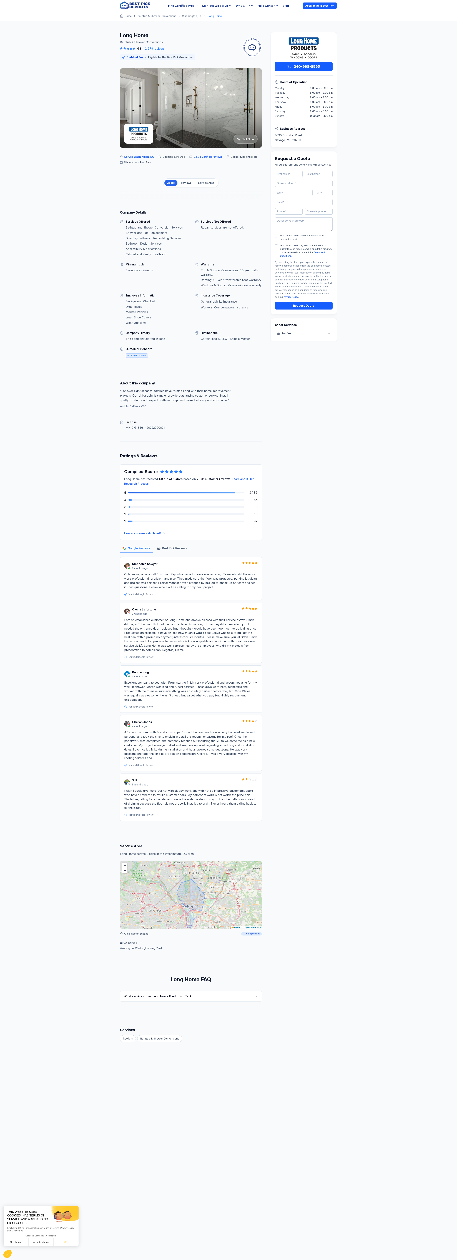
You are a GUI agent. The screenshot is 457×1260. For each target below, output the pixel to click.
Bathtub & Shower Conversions (159, 1038)
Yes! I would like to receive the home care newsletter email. (302, 237)
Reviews (186, 182)
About (171, 182)
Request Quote (303, 305)
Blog (286, 5)
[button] (124, 865)
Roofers (128, 1038)
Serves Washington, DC (139, 156)
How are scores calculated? (143, 533)
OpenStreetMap (253, 927)
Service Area (206, 182)
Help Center (266, 5)
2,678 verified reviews (208, 156)
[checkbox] (276, 236)
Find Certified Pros (181, 5)
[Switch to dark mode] (297, 5)
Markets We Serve (215, 5)
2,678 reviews (154, 48)
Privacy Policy (290, 297)
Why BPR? (243, 5)
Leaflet (237, 927)
